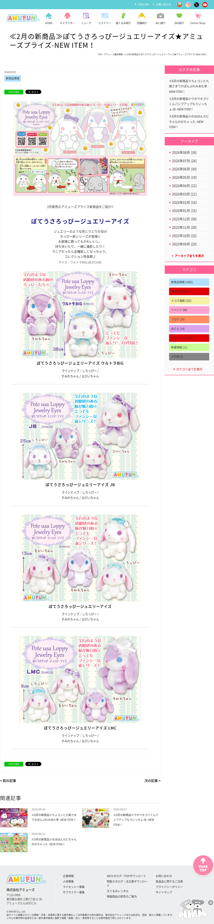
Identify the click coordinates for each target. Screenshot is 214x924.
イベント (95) (179, 310)
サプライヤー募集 (74, 892)
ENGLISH (143, 4)
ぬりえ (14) (178, 328)
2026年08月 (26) (184, 152)
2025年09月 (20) (184, 244)
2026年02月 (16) (184, 202)
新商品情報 (12, 78)
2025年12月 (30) (184, 219)
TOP (100, 54)
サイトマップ (164, 892)
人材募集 (68, 881)
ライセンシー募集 (74, 887)
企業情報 (68, 876)
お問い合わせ (163, 4)
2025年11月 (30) (184, 227)
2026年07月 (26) (184, 161)
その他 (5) (177, 356)
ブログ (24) (178, 319)
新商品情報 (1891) (182, 282)
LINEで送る (14, 92)
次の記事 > (152, 780)
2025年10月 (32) (184, 235)
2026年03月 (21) (184, 194)
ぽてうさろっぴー (15, 84)
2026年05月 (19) (184, 177)
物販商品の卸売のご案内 (122, 896)
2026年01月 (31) (184, 210)
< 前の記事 (8, 780)
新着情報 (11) (179, 347)
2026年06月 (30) (184, 169)
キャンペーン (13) (182, 338)
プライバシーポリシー (169, 887)
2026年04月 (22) (184, 185)
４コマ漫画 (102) (181, 300)
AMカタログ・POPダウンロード (126, 876)
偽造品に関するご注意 (169, 881)
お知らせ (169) (180, 291)
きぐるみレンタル (118, 891)
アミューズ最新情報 (113, 54)
